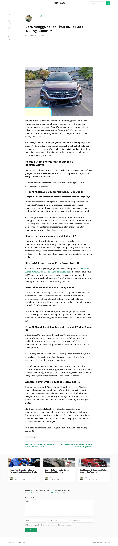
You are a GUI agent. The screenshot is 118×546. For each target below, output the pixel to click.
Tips (77, 7)
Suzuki (70, 7)
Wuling (33, 437)
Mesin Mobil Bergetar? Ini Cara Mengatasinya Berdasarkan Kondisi (23, 471)
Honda (54, 7)
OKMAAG (59, 3)
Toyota (46, 7)
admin (41, 16)
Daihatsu (63, 7)
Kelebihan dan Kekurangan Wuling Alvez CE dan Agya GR (93, 471)
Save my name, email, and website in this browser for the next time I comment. (49, 525)
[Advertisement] (59, 53)
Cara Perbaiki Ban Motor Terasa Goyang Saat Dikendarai (57, 471)
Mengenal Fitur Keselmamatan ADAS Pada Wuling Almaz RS (48, 493)
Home (39, 7)
